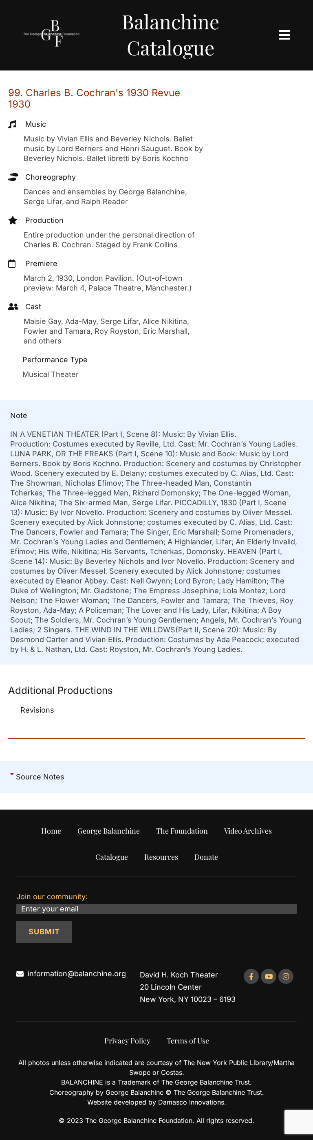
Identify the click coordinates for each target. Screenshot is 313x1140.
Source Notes (40, 776)
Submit (44, 931)
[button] (156, 777)
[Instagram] (285, 976)
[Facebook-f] (251, 976)
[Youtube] (268, 976)
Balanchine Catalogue (170, 34)
